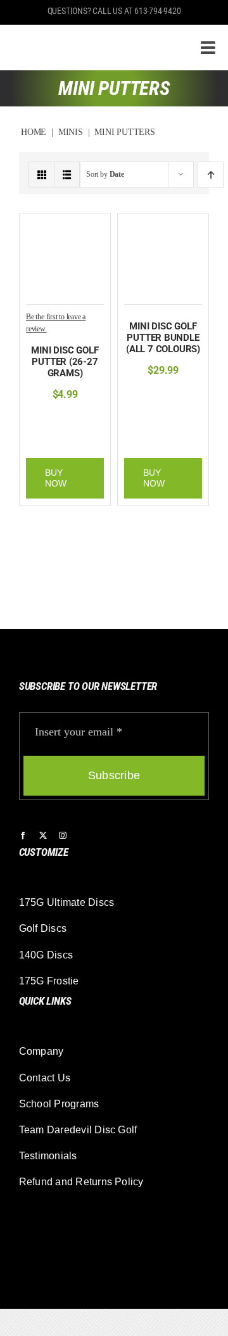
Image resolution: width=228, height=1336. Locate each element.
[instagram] (62, 835)
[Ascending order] (210, 174)
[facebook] (23, 835)
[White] (73, 439)
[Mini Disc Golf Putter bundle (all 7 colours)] (163, 226)
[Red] (54, 439)
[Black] (42, 419)
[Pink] (101, 419)
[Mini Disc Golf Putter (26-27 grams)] (65, 226)
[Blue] (62, 419)
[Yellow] (93, 439)
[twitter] (43, 835)
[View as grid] (41, 174)
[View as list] (66, 174)
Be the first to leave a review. (56, 322)
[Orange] (81, 419)
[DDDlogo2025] (90, 35)
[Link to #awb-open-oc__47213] (208, 47)
